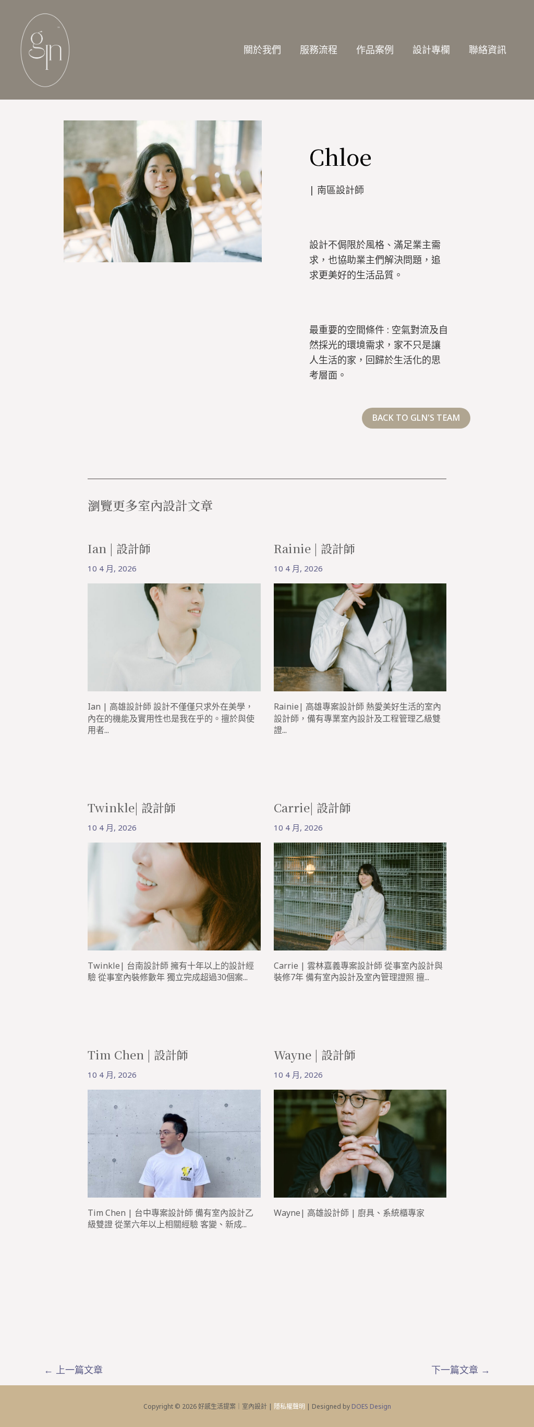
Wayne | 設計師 (315, 1054)
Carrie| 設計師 (312, 807)
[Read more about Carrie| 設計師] (360, 895)
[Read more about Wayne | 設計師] (360, 1142)
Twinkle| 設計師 (132, 807)
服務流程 (318, 49)
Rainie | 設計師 (314, 548)
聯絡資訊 (487, 49)
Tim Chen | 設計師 (138, 1054)
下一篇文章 (460, 1369)
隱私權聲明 (289, 1406)
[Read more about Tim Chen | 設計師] (174, 1142)
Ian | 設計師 (119, 548)
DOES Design (371, 1406)
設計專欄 (431, 49)
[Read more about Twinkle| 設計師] (174, 895)
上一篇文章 (73, 1369)
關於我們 (262, 49)
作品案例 (375, 49)
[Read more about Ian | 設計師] (174, 636)
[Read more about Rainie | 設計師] (360, 636)
